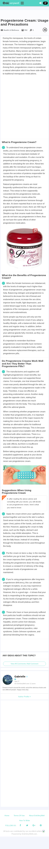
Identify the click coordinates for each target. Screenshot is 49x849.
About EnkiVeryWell (36, 815)
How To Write (24, 820)
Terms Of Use (19, 815)
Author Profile (24, 697)
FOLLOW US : (11, 825)
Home (7, 815)
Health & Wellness (11, 30)
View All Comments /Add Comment (24, 664)
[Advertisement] (24, 100)
